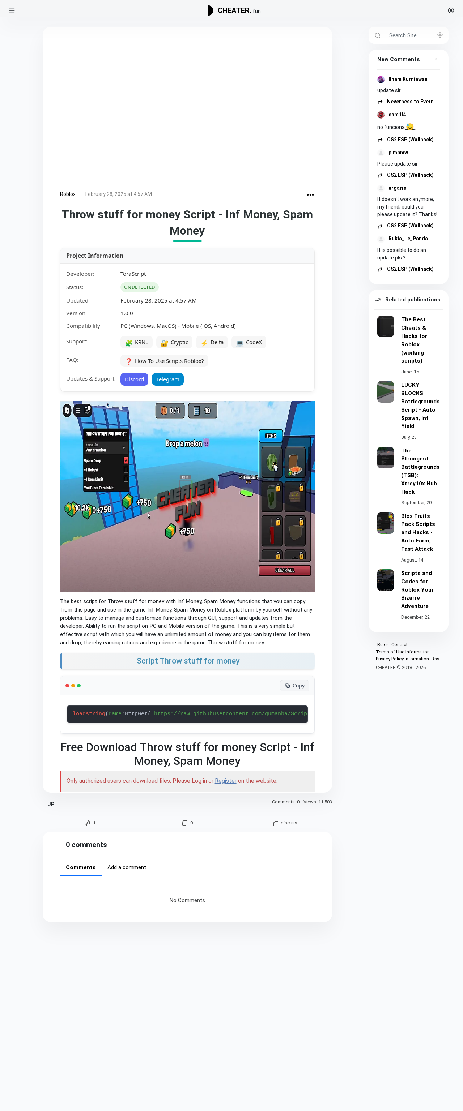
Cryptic (174, 342)
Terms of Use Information (403, 652)
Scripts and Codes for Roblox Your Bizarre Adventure (417, 589)
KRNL (136, 342)
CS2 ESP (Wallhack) (410, 139)
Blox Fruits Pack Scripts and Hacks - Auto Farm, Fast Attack (418, 532)
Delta (212, 342)
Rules (383, 644)
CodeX (249, 342)
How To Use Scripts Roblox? (164, 361)
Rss (435, 658)
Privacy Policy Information (402, 658)
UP (50, 804)
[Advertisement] (187, 110)
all (437, 58)
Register (226, 780)
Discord (134, 379)
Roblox (68, 194)
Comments (81, 867)
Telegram (167, 379)
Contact (399, 644)
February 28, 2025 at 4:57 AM (118, 194)
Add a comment (126, 867)
